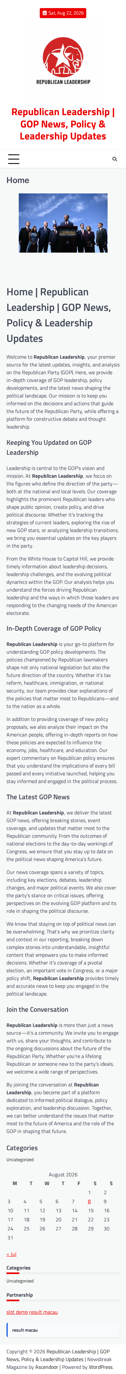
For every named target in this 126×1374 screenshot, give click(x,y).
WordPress (100, 1367)
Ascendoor (46, 1367)
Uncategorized (20, 1159)
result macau (43, 1312)
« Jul (11, 1254)
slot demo (17, 1312)
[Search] (115, 159)
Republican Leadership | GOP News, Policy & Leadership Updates (63, 123)
